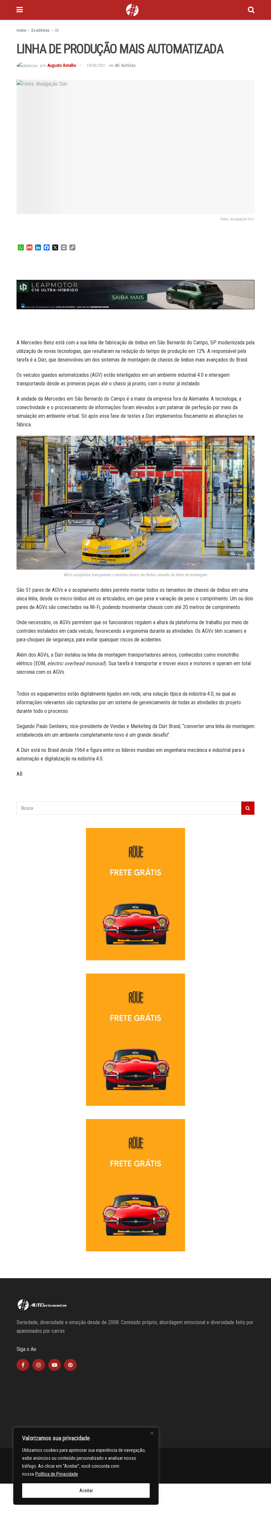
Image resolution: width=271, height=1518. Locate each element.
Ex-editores (40, 30)
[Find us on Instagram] (38, 1365)
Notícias (128, 65)
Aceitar (86, 1490)
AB (57, 30)
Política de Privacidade (56, 1474)
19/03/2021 (96, 65)
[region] (86, 1466)
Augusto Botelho (61, 65)
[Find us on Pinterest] (70, 1365)
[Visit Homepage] (132, 10)
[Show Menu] (20, 10)
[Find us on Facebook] (23, 1365)
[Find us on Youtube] (54, 1365)
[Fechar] (152, 1433)
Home (21, 30)
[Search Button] (251, 10)
